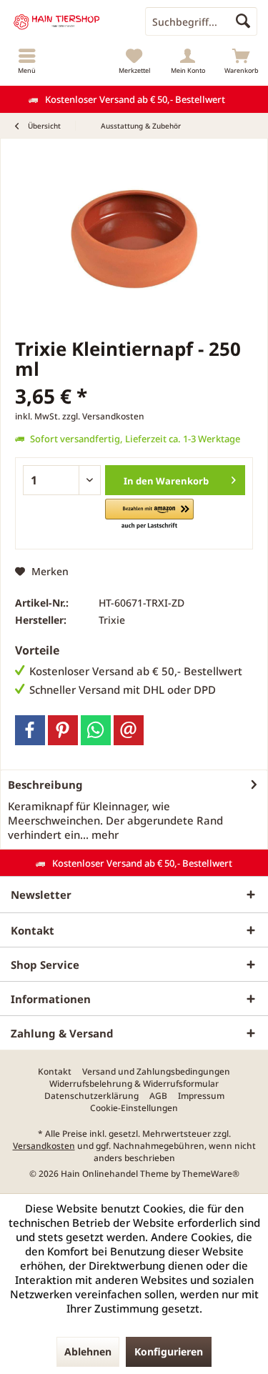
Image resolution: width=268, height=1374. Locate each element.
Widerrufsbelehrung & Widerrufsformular (134, 1084)
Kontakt (54, 1071)
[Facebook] (30, 730)
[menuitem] (27, 61)
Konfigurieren (168, 1351)
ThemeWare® (210, 1174)
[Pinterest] (63, 730)
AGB (158, 1096)
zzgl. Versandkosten (103, 416)
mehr (104, 834)
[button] (149, 515)
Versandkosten (44, 1146)
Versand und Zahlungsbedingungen (156, 1071)
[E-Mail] (129, 730)
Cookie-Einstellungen (134, 1108)
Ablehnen (87, 1351)
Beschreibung (45, 784)
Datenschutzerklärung (91, 1096)
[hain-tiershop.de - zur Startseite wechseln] (67, 21)
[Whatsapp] (96, 730)
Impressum (201, 1096)
